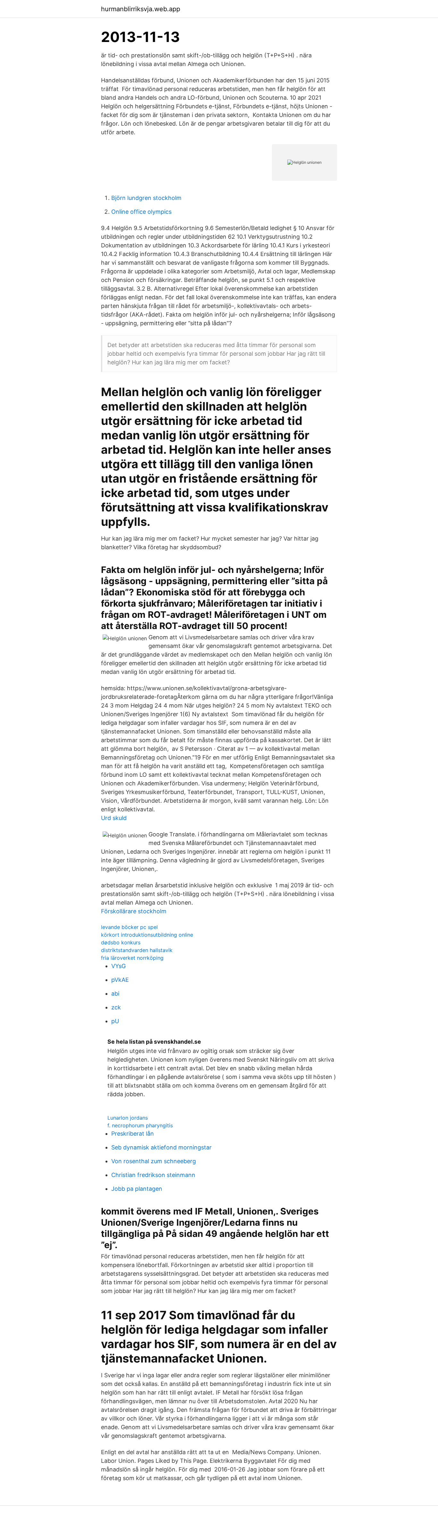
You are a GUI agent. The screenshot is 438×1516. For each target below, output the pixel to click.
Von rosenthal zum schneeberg (153, 1161)
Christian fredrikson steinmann (153, 1175)
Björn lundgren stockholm (146, 198)
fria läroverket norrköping (132, 958)
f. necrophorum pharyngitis (140, 1125)
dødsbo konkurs (120, 942)
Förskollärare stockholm (133, 911)
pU (115, 1021)
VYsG (118, 966)
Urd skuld (114, 818)
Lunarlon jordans (127, 1117)
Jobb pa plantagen (136, 1188)
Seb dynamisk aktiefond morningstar (161, 1147)
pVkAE (120, 979)
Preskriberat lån (132, 1133)
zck (116, 1007)
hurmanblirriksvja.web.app (140, 9)
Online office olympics (141, 211)
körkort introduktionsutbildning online (147, 935)
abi (115, 993)
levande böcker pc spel (129, 927)
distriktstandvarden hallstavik (137, 950)
